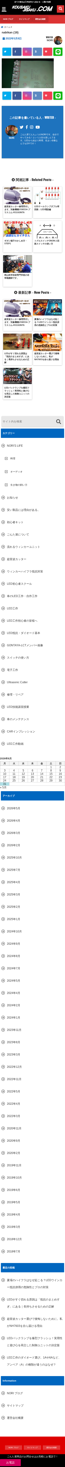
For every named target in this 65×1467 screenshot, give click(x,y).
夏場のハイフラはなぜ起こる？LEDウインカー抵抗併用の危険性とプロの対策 (34, 1284)
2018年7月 (13, 1251)
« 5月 (3, 787)
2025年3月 (13, 894)
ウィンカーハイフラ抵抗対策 (25, 571)
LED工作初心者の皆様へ (22, 620)
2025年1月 (13, 919)
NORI (50, 40)
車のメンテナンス (18, 719)
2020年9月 (13, 1140)
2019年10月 (14, 1177)
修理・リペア (15, 694)
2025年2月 (13, 906)
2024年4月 (13, 992)
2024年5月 (13, 980)
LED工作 (12, 608)
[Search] (58, 422)
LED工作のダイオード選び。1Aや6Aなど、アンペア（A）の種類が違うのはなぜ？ (34, 1361)
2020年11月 (14, 1128)
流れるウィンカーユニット (23, 546)
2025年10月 (14, 857)
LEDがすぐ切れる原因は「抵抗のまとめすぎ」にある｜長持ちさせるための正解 (33, 1303)
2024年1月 (13, 1017)
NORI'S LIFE (15, 445)
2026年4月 (13, 820)
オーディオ (16, 471)
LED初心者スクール (19, 583)
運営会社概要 (40, 19)
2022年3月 (13, 1116)
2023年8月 (13, 1042)
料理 (12, 458)
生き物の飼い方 (18, 484)
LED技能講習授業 (18, 706)
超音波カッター (16, 559)
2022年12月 (14, 1066)
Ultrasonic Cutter (17, 682)
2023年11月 (14, 1029)
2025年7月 (13, 869)
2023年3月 (13, 1054)
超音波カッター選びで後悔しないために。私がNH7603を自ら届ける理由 (34, 1322)
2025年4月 (13, 882)
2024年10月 (14, 931)
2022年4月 (13, 1103)
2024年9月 (13, 943)
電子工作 (12, 669)
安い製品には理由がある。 (23, 509)
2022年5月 (13, 1091)
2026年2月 (13, 845)
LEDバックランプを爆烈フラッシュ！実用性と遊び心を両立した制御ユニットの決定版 (34, 1342)
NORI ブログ (8, 19)
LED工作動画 (15, 743)
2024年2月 (13, 1005)
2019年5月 (13, 1202)
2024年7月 (13, 968)
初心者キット (15, 522)
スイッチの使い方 (18, 657)
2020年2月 (13, 1153)
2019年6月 (13, 1189)
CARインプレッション (21, 731)
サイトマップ (24, 19)
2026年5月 (13, 808)
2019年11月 (14, 1165)
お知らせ (12, 497)
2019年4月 (13, 1214)
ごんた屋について (18, 534)
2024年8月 (13, 956)
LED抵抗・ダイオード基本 (23, 633)
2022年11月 (14, 1079)
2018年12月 (14, 1239)
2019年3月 (13, 1226)
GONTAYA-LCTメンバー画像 (25, 645)
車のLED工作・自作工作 (22, 596)
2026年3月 (13, 832)
